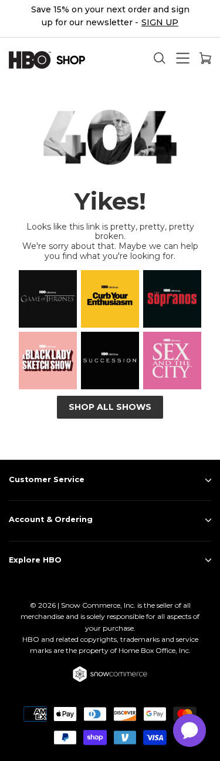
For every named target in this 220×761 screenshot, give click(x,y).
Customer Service (46, 479)
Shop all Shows (110, 407)
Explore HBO (35, 559)
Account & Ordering (51, 519)
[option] (110, 19)
